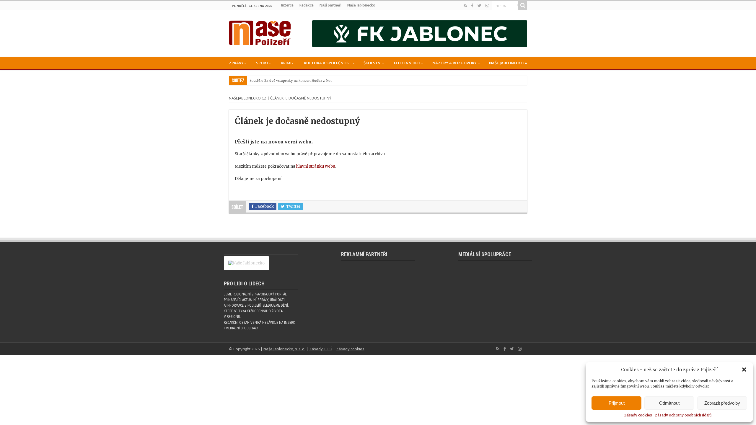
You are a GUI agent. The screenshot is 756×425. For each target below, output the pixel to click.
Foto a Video (407, 63)
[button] (744, 369)
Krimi (286, 63)
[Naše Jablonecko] (246, 265)
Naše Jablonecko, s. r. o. (284, 349)
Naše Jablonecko (361, 5)
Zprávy (236, 63)
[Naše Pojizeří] (260, 31)
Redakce (306, 5)
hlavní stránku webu (315, 166)
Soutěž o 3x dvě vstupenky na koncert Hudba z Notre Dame (297, 80)
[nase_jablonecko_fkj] (419, 33)
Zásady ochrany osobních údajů (683, 415)
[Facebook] (472, 5)
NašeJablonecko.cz (247, 98)
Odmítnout (669, 403)
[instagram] (487, 5)
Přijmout (617, 403)
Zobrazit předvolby (722, 403)
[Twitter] (479, 5)
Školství (373, 63)
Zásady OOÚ (320, 349)
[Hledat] (522, 5)
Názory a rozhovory (454, 63)
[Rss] (465, 5)
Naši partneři (330, 5)
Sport (262, 63)
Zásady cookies (638, 415)
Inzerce (287, 5)
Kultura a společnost (327, 63)
